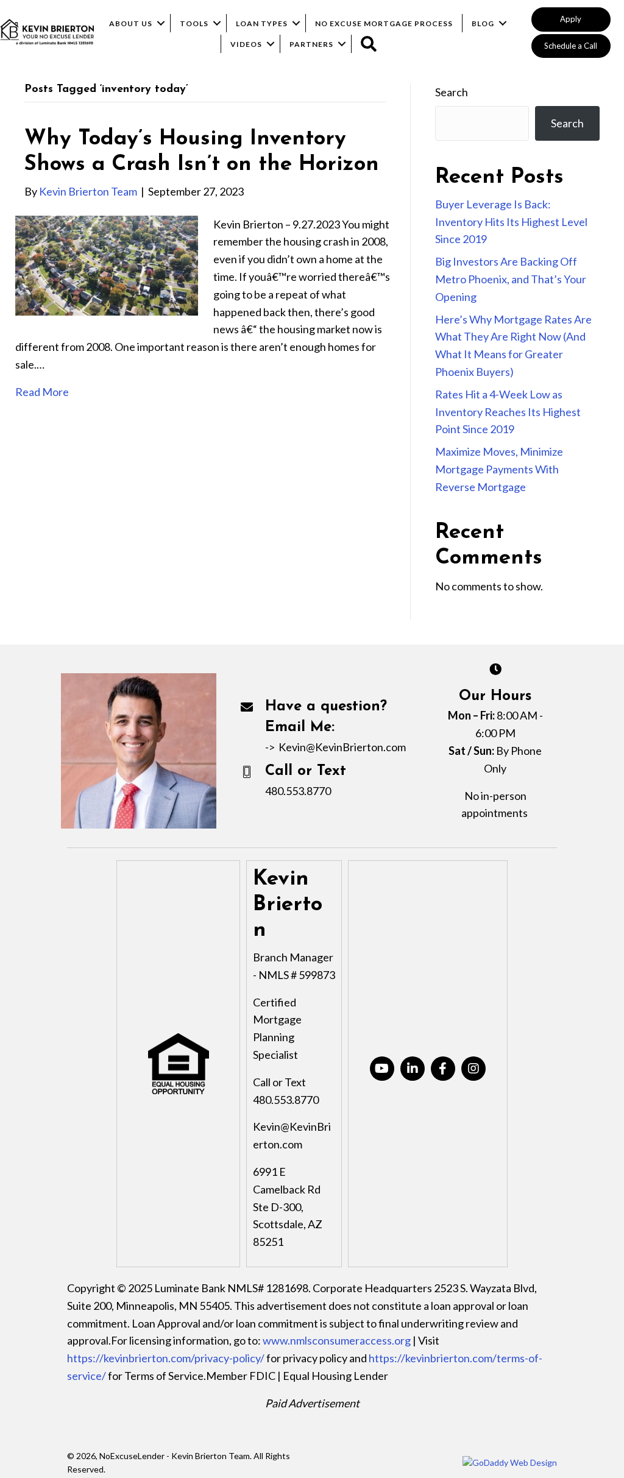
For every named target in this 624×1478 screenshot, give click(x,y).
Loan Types (262, 23)
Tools (194, 23)
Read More (42, 391)
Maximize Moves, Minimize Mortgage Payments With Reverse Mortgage (499, 469)
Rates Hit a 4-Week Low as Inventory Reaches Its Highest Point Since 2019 (508, 411)
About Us (130, 23)
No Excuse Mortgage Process (384, 23)
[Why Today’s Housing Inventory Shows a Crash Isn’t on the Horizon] (106, 263)
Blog (483, 23)
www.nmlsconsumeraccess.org (337, 1340)
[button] (571, 19)
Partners (311, 44)
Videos (246, 44)
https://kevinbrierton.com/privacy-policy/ (165, 1358)
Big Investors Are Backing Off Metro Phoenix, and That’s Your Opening (510, 279)
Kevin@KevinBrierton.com (342, 747)
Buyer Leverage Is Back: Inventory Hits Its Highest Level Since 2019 (511, 221)
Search (451, 92)
